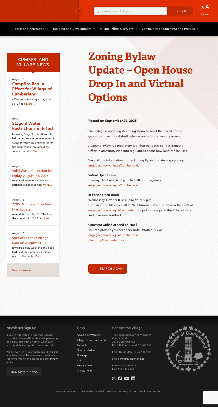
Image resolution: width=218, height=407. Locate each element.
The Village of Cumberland (39, 11)
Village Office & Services (116, 29)
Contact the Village (127, 328)
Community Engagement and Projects (168, 29)
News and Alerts (86, 350)
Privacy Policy (84, 370)
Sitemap (205, 14)
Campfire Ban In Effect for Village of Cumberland (32, 89)
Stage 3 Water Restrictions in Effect (33, 126)
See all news (21, 270)
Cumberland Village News (33, 62)
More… (30, 103)
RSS (79, 360)
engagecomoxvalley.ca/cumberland (113, 210)
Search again (112, 268)
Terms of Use (85, 365)
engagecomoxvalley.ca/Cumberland (113, 165)
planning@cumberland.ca (106, 240)
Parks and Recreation (29, 29)
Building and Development (72, 29)
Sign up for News (24, 372)
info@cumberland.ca (132, 358)
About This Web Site (89, 334)
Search (180, 11)
